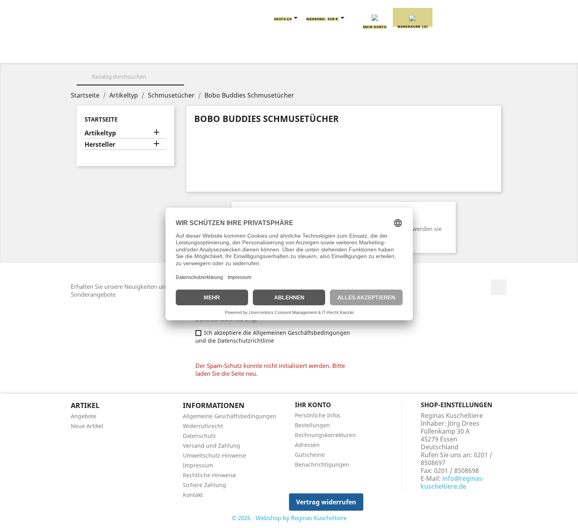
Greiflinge (289, 52)
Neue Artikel (87, 426)
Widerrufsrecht (203, 426)
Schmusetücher (407, 52)
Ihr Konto (313, 405)
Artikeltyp (100, 133)
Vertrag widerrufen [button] (326, 502)
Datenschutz (199, 435)
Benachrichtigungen (322, 464)
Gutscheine (310, 454)
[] (181, 84)
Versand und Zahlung (211, 445)
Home (99, 52)
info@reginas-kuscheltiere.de (452, 482)
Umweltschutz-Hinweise (214, 455)
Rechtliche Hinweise (209, 475)
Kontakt (193, 494)
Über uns (139, 52)
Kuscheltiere (193, 52)
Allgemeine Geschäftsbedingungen (229, 416)
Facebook (498, 287)
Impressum (198, 465)
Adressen (307, 445)
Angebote (83, 416)
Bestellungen (312, 425)
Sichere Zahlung (204, 485)
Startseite (101, 119)
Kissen (243, 52)
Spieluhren (468, 52)
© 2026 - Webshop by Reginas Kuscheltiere (289, 518)
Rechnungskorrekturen (325, 435)
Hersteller (100, 144)
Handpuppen (343, 52)
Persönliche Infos (318, 415)
